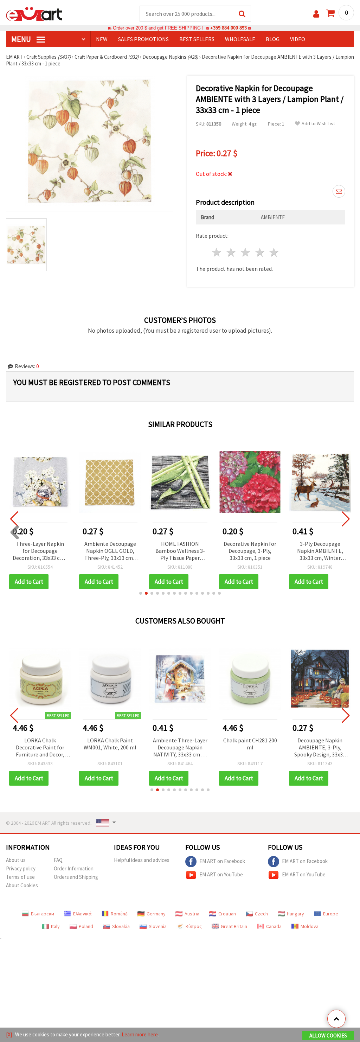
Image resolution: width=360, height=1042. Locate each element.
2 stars (231, 252)
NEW (102, 39)
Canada (274, 926)
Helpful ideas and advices (141, 860)
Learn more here (140, 1034)
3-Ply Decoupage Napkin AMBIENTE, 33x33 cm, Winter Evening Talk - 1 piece (296, 551)
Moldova (310, 926)
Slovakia (121, 926)
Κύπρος (194, 926)
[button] (140, 593)
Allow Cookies (328, 1035)
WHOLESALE (240, 39)
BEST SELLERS (196, 39)
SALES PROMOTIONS (143, 39)
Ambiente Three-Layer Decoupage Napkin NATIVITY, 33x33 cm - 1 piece (180, 748)
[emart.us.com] (34, 13)
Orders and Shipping (76, 877)
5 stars (274, 252)
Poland (86, 926)
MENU (21, 39)
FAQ (58, 860)
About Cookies (22, 885)
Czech (261, 913)
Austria (192, 913)
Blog (272, 39)
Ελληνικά (82, 913)
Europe (330, 913)
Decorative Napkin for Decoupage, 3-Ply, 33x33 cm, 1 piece (225, 550)
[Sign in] (316, 13)
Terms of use (20, 877)
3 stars (245, 252)
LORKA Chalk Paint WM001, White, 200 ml (110, 744)
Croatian (227, 913)
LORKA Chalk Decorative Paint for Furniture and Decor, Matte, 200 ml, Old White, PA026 (40, 748)
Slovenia (158, 926)
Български (42, 913)
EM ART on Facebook (222, 861)
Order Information (74, 868)
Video (297, 39)
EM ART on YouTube (221, 874)
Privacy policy (21, 868)
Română (119, 913)
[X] (9, 1034)
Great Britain (234, 926)
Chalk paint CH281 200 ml (250, 744)
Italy (55, 926)
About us (16, 860)
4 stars (260, 252)
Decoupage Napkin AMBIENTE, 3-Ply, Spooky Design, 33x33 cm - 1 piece (320, 748)
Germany (156, 913)
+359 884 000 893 (228, 28)
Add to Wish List (318, 123)
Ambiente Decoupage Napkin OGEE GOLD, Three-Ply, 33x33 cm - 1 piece (86, 551)
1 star (217, 252)
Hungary (295, 913)
